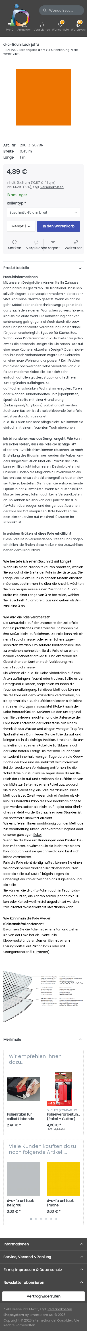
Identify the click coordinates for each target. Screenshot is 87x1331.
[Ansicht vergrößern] (43, 97)
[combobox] (61, 10)
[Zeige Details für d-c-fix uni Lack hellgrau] (23, 1179)
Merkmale (12, 1039)
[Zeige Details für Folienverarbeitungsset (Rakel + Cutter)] (63, 1089)
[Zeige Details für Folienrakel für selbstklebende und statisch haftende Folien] (23, 1089)
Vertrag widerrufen (43, 1296)
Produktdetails (16, 267)
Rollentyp (15, 203)
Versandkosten (52, 187)
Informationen (16, 1244)
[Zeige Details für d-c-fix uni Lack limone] (63, 1179)
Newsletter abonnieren (24, 1282)
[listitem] (43, 97)
